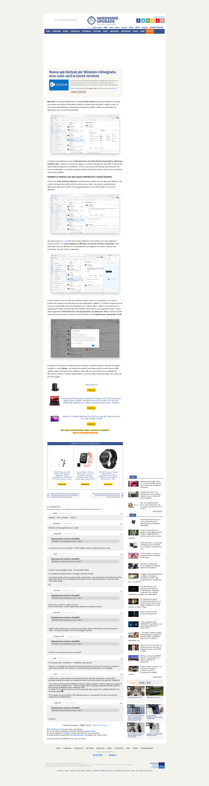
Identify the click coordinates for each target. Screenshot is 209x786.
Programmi (113, 88)
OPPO (131, 27)
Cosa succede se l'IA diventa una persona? (148, 613)
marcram (56, 590)
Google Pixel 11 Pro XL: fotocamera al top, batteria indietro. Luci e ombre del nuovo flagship (150, 495)
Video (148, 683)
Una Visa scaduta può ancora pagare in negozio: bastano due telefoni (150, 566)
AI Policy (88, 770)
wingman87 (57, 534)
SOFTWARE (97, 31)
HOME (48, 31)
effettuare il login (58, 729)
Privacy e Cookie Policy (77, 770)
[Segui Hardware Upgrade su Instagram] (162, 21)
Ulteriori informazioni (126, 764)
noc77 (55, 674)
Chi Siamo (60, 770)
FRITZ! (137, 27)
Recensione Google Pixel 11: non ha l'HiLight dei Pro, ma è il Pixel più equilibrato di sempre (150, 484)
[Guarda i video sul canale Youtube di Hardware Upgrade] (158, 21)
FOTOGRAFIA (86, 31)
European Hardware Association (154, 766)
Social (132, 770)
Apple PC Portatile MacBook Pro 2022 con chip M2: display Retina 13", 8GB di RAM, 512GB (91, 417)
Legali (67, 770)
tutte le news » (157, 677)
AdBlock (103, 770)
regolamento (78, 735)
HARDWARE (57, 31)
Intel (111, 27)
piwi (54, 658)
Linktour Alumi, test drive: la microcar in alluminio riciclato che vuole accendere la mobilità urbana (144, 670)
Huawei (124, 27)
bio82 (55, 554)
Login (155, 17)
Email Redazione (120, 770)
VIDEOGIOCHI (75, 31)
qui (76, 739)
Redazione (110, 770)
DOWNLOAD (100, 748)
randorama (57, 703)
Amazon (145, 27)
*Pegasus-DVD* (58, 636)
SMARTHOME (126, 31)
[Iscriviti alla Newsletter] (148, 21)
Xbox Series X (91, 385)
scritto (65, 241)
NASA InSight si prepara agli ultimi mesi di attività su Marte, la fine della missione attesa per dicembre (106, 495)
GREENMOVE (114, 31)
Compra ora (91, 390)
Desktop (97, 755)
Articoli (133, 477)
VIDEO (128, 748)
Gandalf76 (56, 523)
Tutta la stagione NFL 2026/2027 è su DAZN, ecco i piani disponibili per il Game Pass (151, 625)
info (101, 509)
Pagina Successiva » (100, 725)
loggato (67, 733)
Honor (117, 27)
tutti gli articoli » (157, 511)
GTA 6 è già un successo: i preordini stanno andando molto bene (150, 555)
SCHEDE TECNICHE (156, 27)
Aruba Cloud (97, 27)
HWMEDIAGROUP (147, 748)
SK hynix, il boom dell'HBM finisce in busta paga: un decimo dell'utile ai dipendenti (150, 659)
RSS (128, 770)
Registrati (161, 17)
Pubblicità (96, 770)
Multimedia (133, 683)
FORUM (135, 31)
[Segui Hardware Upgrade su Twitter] (143, 21)
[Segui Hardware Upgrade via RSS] (153, 21)
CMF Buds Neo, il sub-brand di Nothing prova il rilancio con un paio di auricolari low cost (151, 546)
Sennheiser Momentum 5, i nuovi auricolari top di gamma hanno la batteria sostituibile (150, 522)
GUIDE (142, 31)
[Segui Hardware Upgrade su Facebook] (138, 21)
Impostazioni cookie (145, 770)
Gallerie (141, 683)
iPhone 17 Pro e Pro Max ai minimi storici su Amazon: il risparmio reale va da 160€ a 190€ (150, 648)
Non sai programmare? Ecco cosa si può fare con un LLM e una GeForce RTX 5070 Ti (151, 506)
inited (55, 513)
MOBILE (66, 31)
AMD (105, 27)
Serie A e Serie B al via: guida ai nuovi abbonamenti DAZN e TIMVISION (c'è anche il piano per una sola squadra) (145, 534)
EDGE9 (105, 31)
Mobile (112, 755)
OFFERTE (150, 31)
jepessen (56, 612)
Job (137, 770)
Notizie (133, 515)
